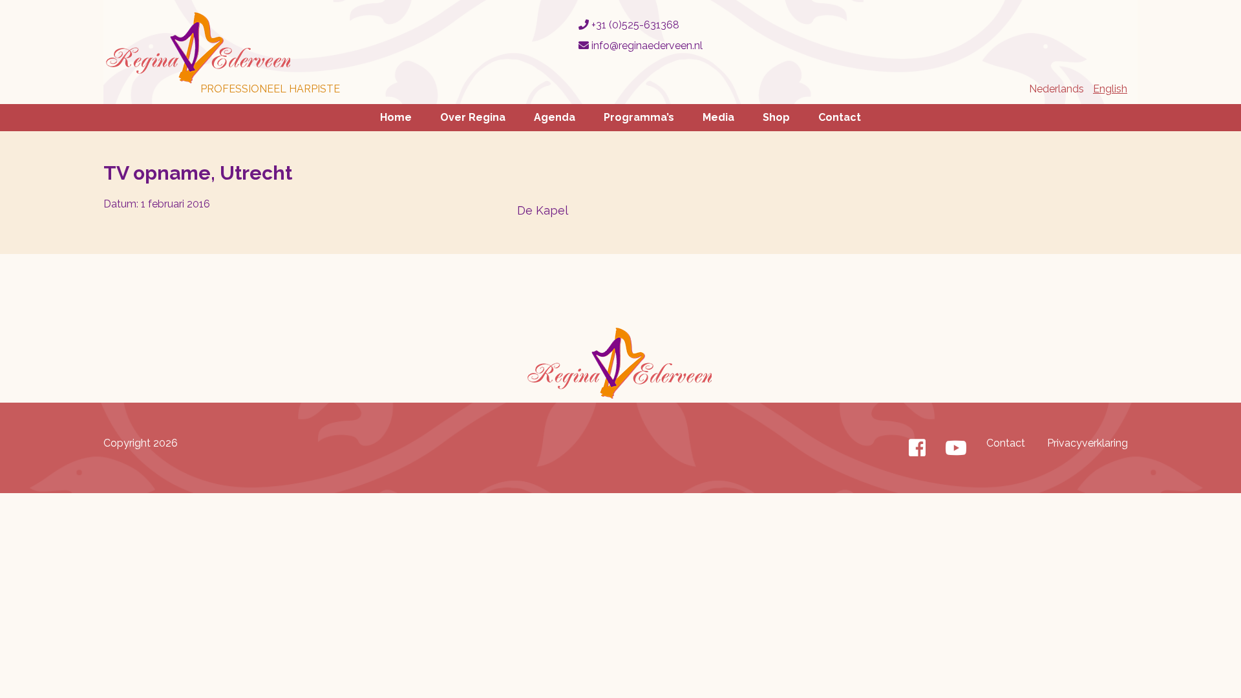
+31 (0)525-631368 (634, 25)
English (1110, 89)
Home (396, 117)
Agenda (554, 117)
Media (718, 117)
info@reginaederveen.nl (646, 45)
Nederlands (1056, 89)
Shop (776, 117)
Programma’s (639, 117)
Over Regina (472, 117)
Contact (839, 117)
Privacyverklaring (1087, 443)
